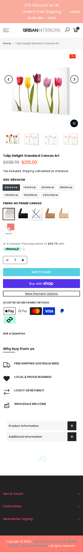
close (75, 11)
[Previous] (9, 79)
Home (7, 43)
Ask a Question (14, 333)
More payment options (41, 294)
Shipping (28, 171)
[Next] (74, 79)
